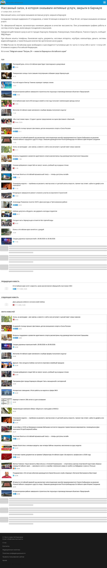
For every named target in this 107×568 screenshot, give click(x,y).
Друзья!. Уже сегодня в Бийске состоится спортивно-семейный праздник (38, 363)
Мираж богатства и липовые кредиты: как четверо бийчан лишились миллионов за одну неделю (47, 445)
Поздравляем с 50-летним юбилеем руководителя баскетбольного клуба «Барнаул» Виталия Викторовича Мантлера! (55, 473)
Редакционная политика (11, 550)
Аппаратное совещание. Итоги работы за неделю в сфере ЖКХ (35, 390)
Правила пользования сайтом (13, 557)
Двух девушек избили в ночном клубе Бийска (29, 302)
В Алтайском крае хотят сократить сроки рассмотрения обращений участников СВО (42, 286)
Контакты (6, 546)
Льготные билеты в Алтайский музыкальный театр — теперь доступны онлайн (40, 174)
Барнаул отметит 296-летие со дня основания (29, 399)
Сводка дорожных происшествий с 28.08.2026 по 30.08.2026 (34, 239)
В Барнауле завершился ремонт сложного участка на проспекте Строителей (40, 193)
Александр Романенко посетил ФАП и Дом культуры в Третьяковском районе (40, 202)
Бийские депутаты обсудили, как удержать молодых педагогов (35, 211)
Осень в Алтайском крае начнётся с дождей (28, 229)
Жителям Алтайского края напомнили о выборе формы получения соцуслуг (39, 110)
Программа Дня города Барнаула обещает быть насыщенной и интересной (39, 381)
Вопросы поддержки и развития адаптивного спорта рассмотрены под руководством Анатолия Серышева (50, 156)
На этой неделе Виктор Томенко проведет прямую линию (33, 82)
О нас (5, 543)
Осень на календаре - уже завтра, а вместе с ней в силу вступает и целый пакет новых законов (46, 147)
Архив (5, 560)
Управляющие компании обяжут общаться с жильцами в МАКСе (35, 409)
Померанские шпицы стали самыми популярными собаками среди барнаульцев (41, 73)
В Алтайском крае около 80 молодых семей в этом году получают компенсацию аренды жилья (46, 101)
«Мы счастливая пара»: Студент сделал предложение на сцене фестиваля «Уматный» (44, 119)
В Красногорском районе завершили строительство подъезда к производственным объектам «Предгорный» (51, 91)
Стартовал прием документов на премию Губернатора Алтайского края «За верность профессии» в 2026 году (52, 454)
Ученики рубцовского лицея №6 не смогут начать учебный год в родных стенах (41, 165)
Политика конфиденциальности (14, 553)
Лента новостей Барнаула (12, 564)
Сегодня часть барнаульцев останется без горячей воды (33, 220)
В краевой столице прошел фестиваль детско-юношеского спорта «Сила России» (42, 128)
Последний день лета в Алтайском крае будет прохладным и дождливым (39, 64)
